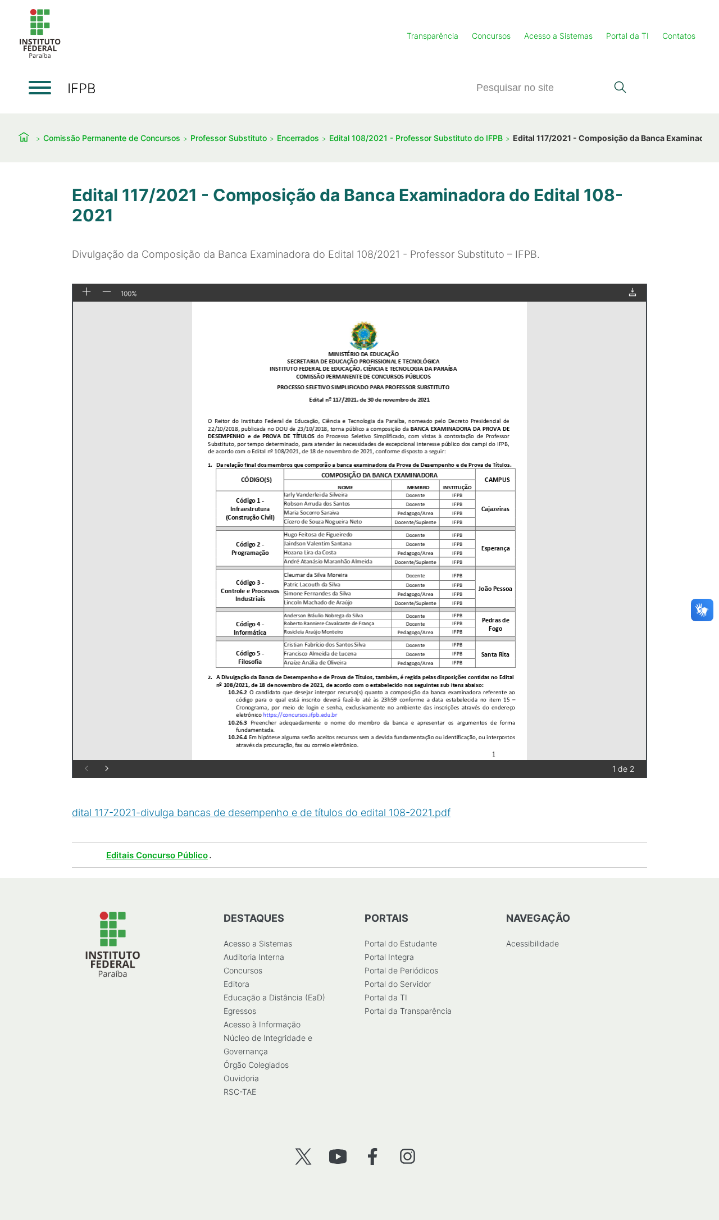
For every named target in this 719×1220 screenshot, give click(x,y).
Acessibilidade (532, 943)
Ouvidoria (241, 1078)
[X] (303, 1156)
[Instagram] (407, 1156)
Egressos (240, 1011)
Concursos (491, 35)
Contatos (678, 35)
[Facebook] (373, 1156)
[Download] (632, 293)
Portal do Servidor (398, 984)
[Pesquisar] (620, 88)
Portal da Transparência (408, 1011)
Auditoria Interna (254, 957)
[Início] (40, 56)
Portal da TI (627, 35)
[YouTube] (338, 1156)
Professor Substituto (228, 138)
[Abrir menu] (39, 87)
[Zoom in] (86, 292)
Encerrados (298, 138)
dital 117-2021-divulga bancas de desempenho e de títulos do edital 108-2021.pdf (261, 812)
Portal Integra (389, 957)
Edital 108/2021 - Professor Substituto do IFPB (416, 138)
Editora (236, 984)
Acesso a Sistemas (558, 35)
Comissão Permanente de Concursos (111, 138)
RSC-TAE (240, 1091)
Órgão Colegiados (256, 1064)
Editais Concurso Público (157, 855)
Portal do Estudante (401, 943)
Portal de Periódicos (401, 970)
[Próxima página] (106, 769)
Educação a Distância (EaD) (274, 997)
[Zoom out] (106, 292)
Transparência (432, 35)
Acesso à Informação (262, 1024)
